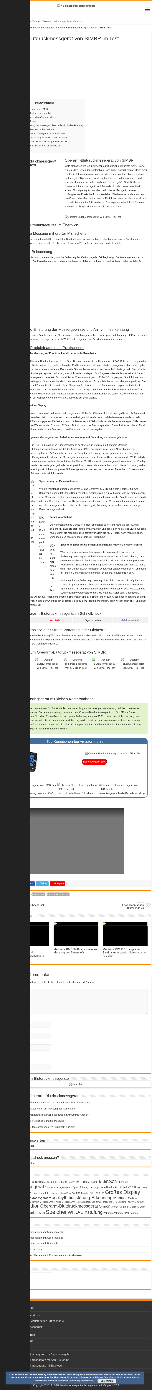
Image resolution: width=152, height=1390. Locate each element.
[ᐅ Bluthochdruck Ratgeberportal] (76, 5)
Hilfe (90, 461)
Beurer (34, 1181)
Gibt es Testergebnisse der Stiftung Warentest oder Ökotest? (36, 137)
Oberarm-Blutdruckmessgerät (69, 1206)
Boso (129, 1187)
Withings (108, 1213)
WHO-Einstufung (58, 894)
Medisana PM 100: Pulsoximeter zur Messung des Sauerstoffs (76, 951)
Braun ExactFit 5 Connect (46, 1193)
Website (8, 1042)
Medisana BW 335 (94, 1202)
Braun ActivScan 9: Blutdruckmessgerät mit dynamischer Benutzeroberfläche (49, 1102)
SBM (42, 1212)
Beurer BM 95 (90, 1182)
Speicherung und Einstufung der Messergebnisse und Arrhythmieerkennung (44, 125)
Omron (104, 1206)
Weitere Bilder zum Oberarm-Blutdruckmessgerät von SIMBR (37, 141)
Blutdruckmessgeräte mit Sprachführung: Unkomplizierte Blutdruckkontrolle (85, 1187)
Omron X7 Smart (137, 1207)
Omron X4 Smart (120, 1206)
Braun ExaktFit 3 (67, 1193)
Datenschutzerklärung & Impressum (75, 1380)
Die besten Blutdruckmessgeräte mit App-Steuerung (35, 1237)
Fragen (82, 206)
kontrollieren (110, 178)
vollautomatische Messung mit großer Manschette (31, 117)
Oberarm (69, 186)
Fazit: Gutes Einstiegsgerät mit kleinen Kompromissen (33, 145)
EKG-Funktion (82, 1193)
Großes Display (122, 1192)
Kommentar (11, 986)
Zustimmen (107, 1380)
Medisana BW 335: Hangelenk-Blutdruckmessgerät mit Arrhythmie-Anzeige (124, 952)
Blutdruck (71, 239)
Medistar (139, 1201)
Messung (63, 335)
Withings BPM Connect (125, 1213)
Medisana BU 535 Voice (50, 1202)
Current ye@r (12, 1061)
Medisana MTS (110, 1202)
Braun (137, 1187)
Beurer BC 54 (46, 1182)
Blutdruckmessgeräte (118, 166)
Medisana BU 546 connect (73, 1202)
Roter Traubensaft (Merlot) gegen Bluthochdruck (36, 1320)
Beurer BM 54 (75, 1182)
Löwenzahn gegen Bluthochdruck (133, 905)
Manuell (120, 1198)
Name (7, 1019)
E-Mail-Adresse (12, 1031)
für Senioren (97, 1192)
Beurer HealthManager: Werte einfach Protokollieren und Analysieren (45, 1255)
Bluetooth (108, 1181)
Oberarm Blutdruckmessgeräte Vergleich (32, 27)
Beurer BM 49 (60, 1182)
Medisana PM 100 (126, 1202)
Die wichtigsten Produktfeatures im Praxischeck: (30, 129)
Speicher (39, 894)
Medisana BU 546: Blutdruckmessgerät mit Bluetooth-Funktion (41, 1127)
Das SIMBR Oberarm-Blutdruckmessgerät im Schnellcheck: (36, 133)
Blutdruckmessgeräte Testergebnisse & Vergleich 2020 (89, 1385)
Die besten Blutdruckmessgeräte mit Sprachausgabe (35, 1232)
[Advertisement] (76, 69)
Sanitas (32, 1213)
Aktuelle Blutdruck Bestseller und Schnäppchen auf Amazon (52, 21)
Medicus (132, 1198)
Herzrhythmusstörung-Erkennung (81, 1197)
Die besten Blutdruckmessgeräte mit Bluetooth (32, 1243)
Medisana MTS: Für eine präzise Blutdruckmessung (36, 1120)
